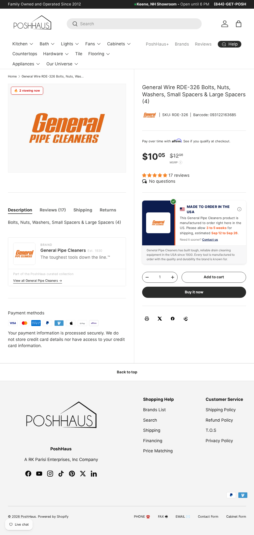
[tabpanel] (67, 222)
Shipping (151, 430)
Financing (152, 440)
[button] (238, 23)
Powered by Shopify (53, 516)
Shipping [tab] (82, 209)
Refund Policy (219, 420)
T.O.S (211, 430)
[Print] (147, 318)
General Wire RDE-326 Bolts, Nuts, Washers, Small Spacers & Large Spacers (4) (53, 76)
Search (150, 420)
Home (12, 76)
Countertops (24, 53)
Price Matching (158, 450)
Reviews (203, 44)
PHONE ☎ (142, 516)
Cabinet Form (236, 516)
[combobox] (134, 23)
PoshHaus (28, 516)
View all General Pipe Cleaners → (37, 280)
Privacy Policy (219, 440)
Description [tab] (20, 209)
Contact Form (208, 516)
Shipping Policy (221, 409)
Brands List (154, 409)
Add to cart (214, 277)
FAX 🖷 (163, 516)
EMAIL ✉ (183, 516)
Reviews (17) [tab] (53, 209)
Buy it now (194, 292)
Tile (78, 53)
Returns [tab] (108, 209)
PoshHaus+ (157, 44)
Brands (182, 44)
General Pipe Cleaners (71, 250)
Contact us (210, 239)
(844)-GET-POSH (230, 4)
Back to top (127, 372)
